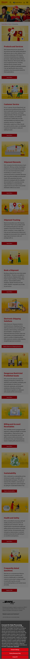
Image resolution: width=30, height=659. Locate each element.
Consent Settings (15, 649)
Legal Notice (16, 646)
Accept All (15, 657)
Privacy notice (10, 646)
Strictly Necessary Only (15, 653)
